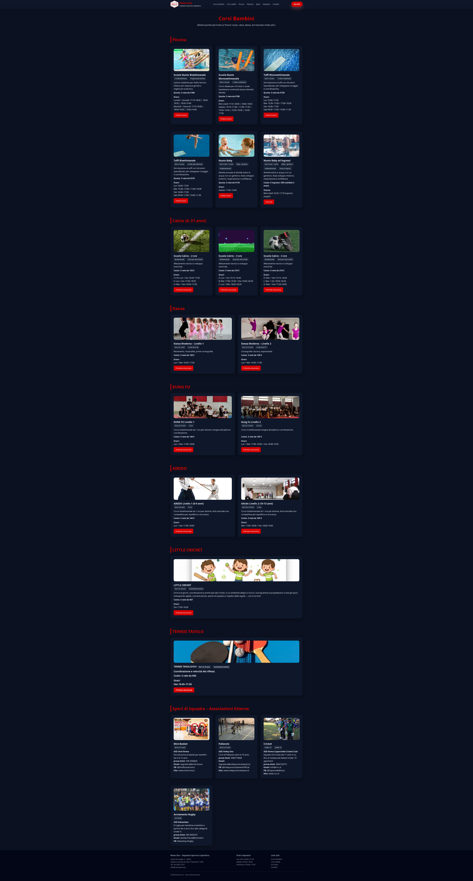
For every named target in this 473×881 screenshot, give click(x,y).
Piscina (241, 4)
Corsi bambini (218, 4)
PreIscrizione (181, 115)
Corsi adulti (231, 4)
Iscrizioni (274, 864)
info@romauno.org (178, 867)
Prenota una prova (183, 290)
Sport (258, 4)
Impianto (266, 4)
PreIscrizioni (181, 201)
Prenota (269, 202)
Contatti (276, 4)
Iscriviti (297, 4)
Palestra (250, 4)
